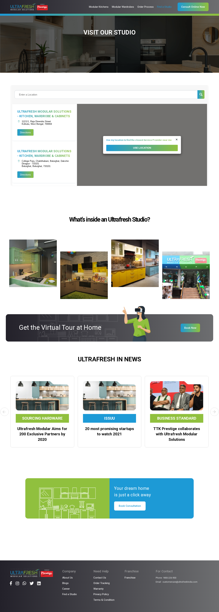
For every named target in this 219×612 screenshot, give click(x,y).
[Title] (11, 583)
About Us (67, 577)
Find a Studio (69, 594)
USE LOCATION (142, 148)
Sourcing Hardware (42, 418)
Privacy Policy (101, 594)
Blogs (65, 583)
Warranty (98, 588)
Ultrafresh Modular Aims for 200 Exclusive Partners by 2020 (42, 434)
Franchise (130, 577)
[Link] (29, 6)
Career (66, 588)
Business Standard (176, 418)
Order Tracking (101, 583)
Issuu (109, 418)
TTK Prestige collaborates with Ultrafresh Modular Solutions (176, 434)
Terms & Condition (103, 599)
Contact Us (99, 577)
